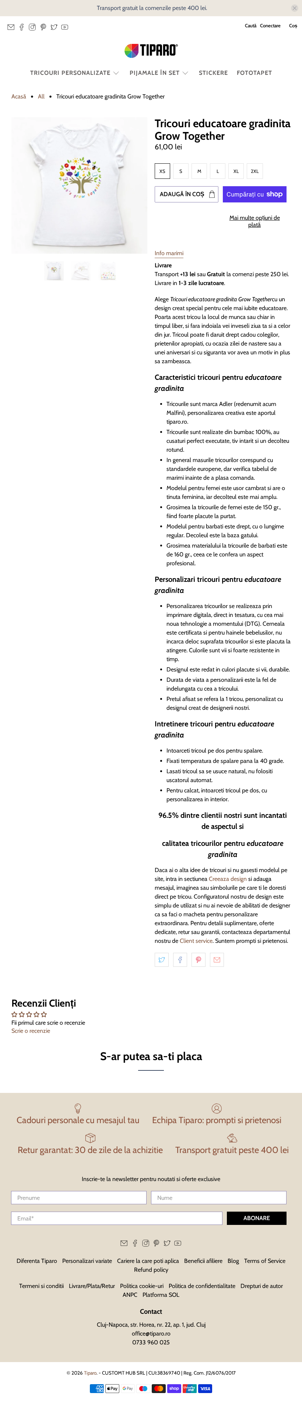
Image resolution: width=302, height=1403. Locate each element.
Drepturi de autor (261, 1285)
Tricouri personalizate (70, 72)
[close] (294, 8)
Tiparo (90, 1373)
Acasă (18, 97)
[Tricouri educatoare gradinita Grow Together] (79, 185)
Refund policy (151, 1269)
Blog (233, 1260)
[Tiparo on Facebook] (23, 29)
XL (236, 171)
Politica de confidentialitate (202, 1285)
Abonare (256, 1218)
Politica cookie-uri (142, 1285)
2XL (255, 171)
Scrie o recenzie (30, 1030)
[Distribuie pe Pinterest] (199, 960)
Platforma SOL (161, 1294)
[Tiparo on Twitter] (55, 29)
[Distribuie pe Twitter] (162, 960)
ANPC (130, 1294)
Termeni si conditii (41, 1285)
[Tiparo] (151, 51)
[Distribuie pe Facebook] (180, 960)
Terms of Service (264, 1260)
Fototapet (254, 72)
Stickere (213, 72)
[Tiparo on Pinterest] (45, 29)
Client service (196, 940)
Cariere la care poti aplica (148, 1260)
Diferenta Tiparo (37, 1260)
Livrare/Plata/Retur (92, 1285)
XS (162, 171)
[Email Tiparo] (12, 29)
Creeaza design (228, 878)
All (41, 97)
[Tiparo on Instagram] (34, 29)
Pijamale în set (155, 72)
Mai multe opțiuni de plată (254, 221)
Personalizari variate (87, 1260)
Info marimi (169, 253)
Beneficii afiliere (203, 1260)
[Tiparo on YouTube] (66, 29)
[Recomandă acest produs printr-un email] (217, 960)
